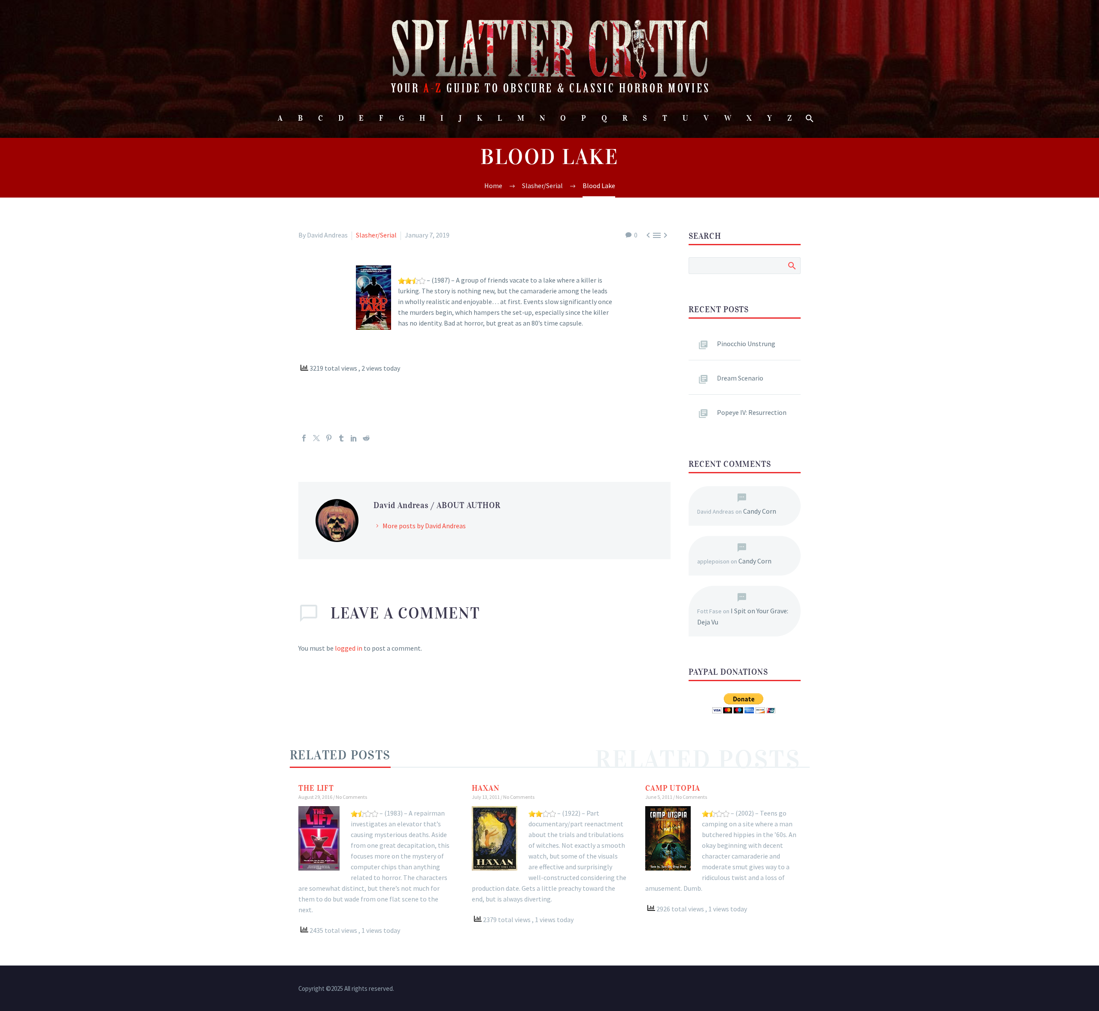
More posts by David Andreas (424, 525)
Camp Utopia (672, 788)
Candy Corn (759, 511)
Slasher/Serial (376, 235)
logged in (348, 648)
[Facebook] (304, 438)
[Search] (809, 118)
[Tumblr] (341, 438)
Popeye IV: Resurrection (751, 412)
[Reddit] (366, 438)
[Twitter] (316, 438)
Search (791, 265)
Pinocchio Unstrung (746, 343)
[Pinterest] (328, 438)
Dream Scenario (740, 378)
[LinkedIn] (353, 438)
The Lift (316, 788)
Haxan (485, 788)
